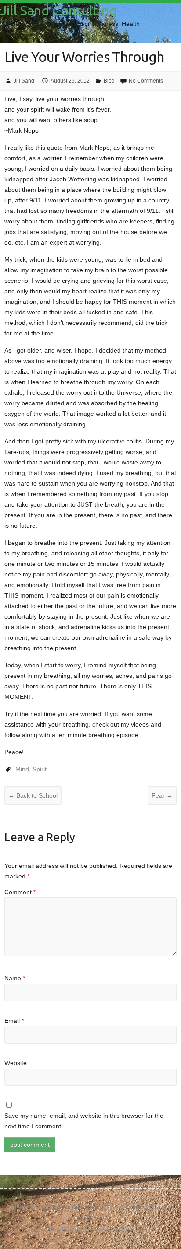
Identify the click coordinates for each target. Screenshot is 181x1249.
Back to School (33, 795)
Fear (162, 795)
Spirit (40, 769)
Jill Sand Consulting (58, 10)
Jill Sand (24, 81)
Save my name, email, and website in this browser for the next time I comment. (83, 1121)
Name (14, 978)
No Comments (146, 81)
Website (15, 1062)
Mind (22, 769)
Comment (20, 892)
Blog (109, 81)
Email (14, 1020)
